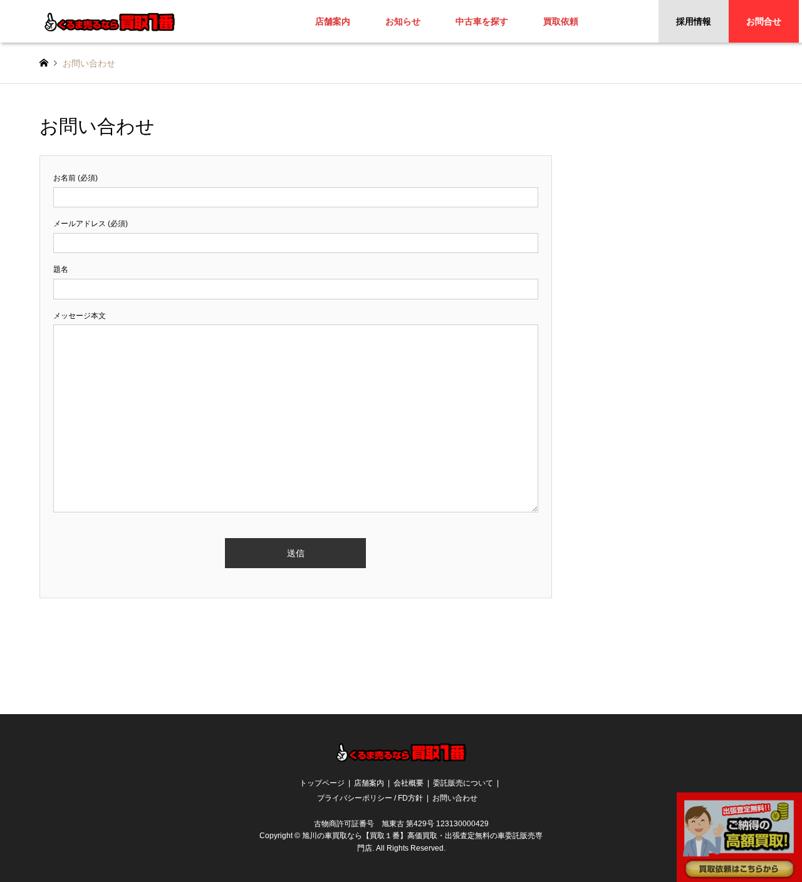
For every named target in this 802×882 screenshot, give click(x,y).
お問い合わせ (454, 798)
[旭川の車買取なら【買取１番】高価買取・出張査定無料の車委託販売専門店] (109, 21)
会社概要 (408, 783)
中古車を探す (482, 21)
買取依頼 (560, 21)
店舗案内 (332, 21)
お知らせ (402, 21)
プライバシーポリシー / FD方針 (370, 798)
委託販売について (463, 783)
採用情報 (693, 21)
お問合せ (763, 21)
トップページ (322, 783)
